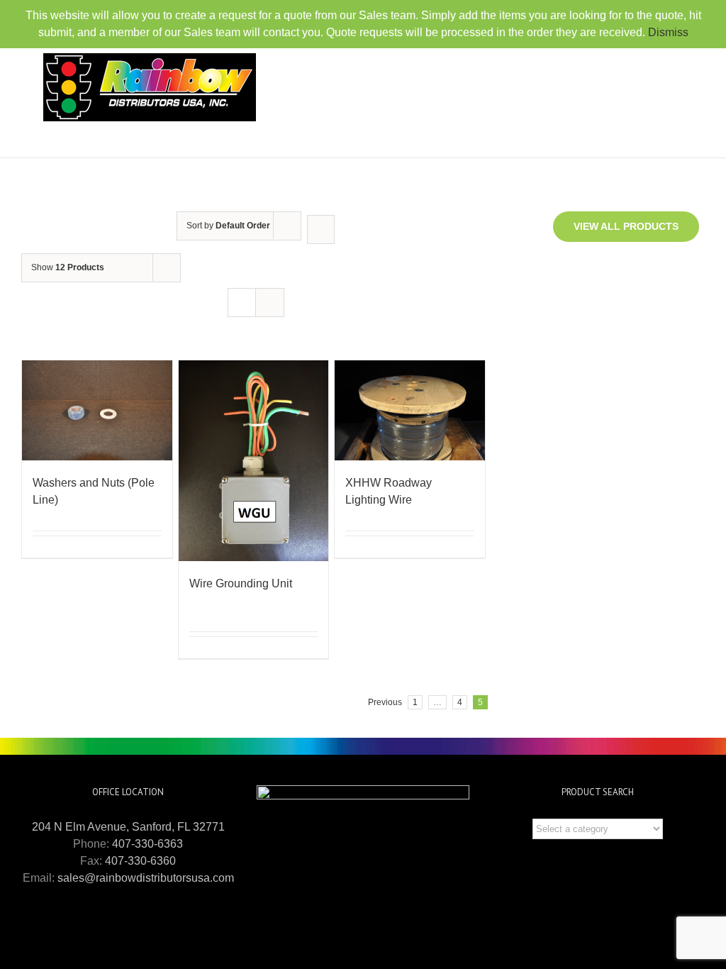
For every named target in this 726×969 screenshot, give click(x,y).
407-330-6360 (140, 861)
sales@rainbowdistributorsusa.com (145, 878)
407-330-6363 (147, 844)
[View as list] (270, 302)
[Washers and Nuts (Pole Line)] (97, 410)
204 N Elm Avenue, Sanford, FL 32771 (128, 827)
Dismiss (668, 32)
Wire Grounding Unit (240, 583)
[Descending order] (321, 229)
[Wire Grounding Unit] (254, 460)
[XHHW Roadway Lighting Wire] (410, 410)
